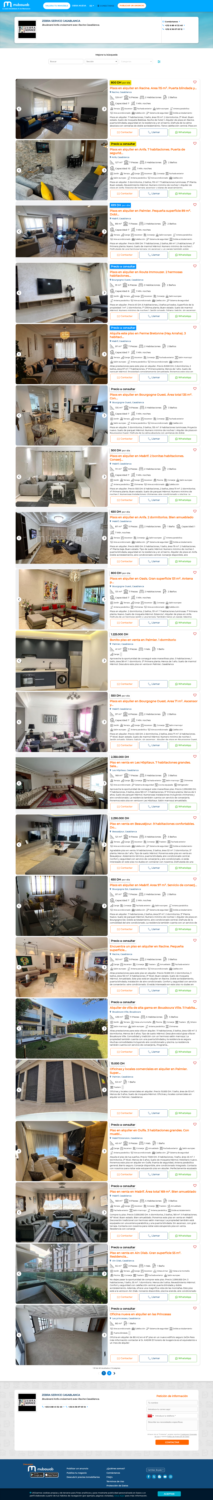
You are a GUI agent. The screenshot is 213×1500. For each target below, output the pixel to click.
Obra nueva (79, 5)
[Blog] (159, 1476)
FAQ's (109, 1477)
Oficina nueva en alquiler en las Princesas (140, 1314)
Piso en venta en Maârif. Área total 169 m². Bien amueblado (153, 1191)
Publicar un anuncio (132, 5)
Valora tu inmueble (56, 5)
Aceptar (169, 1493)
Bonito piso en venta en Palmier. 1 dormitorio (143, 640)
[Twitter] (154, 1476)
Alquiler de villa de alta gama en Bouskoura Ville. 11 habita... (153, 1007)
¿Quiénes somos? (115, 1468)
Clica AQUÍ (119, 1495)
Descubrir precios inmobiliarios (83, 1477)
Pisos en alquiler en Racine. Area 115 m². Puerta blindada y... (153, 88)
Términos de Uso (115, 1481)
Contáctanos (171, 21)
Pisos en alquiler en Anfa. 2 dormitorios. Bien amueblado (151, 517)
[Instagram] (170, 1476)
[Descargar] (44, 1470)
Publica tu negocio (77, 1473)
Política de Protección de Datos (178, 1436)
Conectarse (106, 5)
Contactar (172, 1442)
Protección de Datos (117, 1485)
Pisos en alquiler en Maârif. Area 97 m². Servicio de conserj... (153, 885)
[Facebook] (148, 1476)
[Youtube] (165, 1476)
